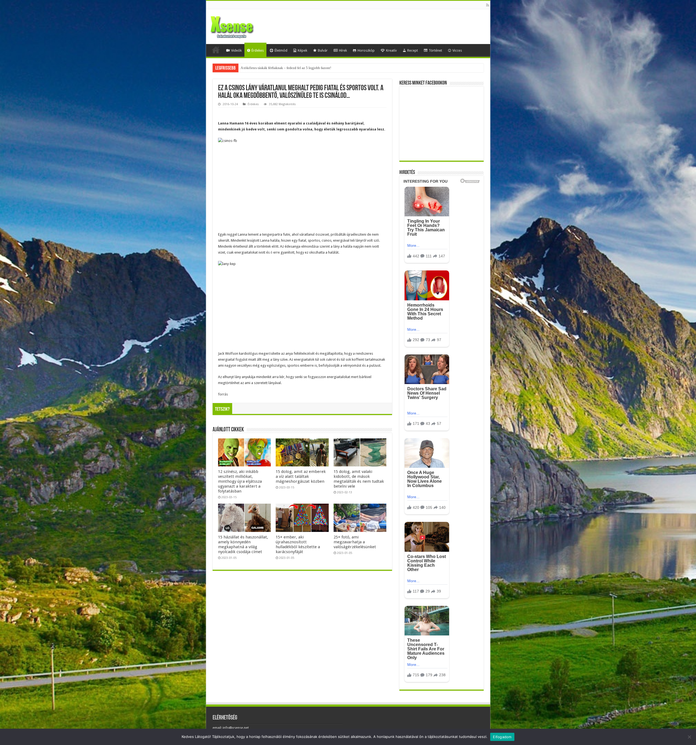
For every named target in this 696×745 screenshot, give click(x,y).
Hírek (343, 50)
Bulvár (323, 50)
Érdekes (257, 50)
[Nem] (689, 737)
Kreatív (391, 50)
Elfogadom (502, 737)
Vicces (457, 50)
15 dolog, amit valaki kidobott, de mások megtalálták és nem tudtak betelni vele (359, 479)
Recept (412, 50)
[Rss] (488, 5)
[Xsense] (244, 25)
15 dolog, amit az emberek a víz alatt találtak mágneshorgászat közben (301, 476)
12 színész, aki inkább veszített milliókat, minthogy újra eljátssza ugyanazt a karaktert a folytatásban (240, 481)
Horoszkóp (366, 50)
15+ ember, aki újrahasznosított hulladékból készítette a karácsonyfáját (298, 544)
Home (216, 49)
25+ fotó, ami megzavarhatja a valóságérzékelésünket (355, 542)
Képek (302, 50)
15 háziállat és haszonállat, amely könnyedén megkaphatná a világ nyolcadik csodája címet (243, 544)
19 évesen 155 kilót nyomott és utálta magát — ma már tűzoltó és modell (294, 68)
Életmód (281, 50)
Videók (236, 50)
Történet (435, 50)
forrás (223, 394)
